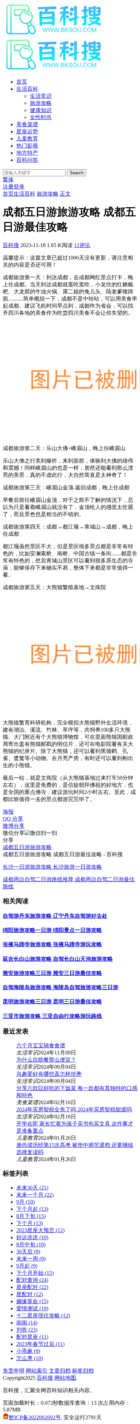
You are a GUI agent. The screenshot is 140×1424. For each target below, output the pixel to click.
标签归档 (83, 1371)
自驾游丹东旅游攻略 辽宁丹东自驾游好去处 (55, 916)
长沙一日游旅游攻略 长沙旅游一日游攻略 (52, 867)
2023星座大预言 (40, 1230)
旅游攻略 (41, 103)
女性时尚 (41, 117)
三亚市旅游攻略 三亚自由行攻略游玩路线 (52, 1016)
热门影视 (27, 146)
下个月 (29, 1223)
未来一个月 (35, 1195)
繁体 (8, 179)
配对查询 (32, 1280)
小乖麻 (28, 1351)
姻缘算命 (32, 1301)
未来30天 (32, 1188)
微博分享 (13, 826)
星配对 (29, 1294)
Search (77, 172)
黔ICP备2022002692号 (35, 1417)
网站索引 (37, 1371)
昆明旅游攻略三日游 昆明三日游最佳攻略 (52, 1001)
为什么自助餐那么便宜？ (46, 1060)
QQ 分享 (13, 819)
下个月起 (32, 1209)
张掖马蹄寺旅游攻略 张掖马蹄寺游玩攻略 (52, 944)
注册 (8, 187)
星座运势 (27, 131)
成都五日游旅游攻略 (27, 847)
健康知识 (41, 110)
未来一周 (31, 1259)
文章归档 (60, 1371)
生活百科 (27, 89)
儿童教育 (27, 138)
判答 (26, 1330)
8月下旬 (31, 1216)
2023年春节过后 (40, 1344)
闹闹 (26, 1323)
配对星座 (32, 1337)
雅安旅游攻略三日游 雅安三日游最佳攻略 (52, 973)
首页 (21, 82)
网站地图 (65, 1378)
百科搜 (11, 245)
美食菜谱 (27, 124)
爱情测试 (32, 1308)
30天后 (28, 1251)
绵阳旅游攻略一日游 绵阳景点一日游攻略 (52, 930)
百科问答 (27, 160)
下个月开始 (35, 1273)
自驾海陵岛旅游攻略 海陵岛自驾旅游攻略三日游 (60, 987)
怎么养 (29, 1358)
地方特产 (27, 153)
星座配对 (32, 1287)
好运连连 (32, 1237)
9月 (25, 1202)
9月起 (26, 1266)
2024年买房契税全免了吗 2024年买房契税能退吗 (74, 1109)
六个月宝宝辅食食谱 (40, 1045)
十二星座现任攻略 (43, 1315)
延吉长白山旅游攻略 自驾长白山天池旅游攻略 (58, 959)
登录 (19, 187)
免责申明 (13, 1371)
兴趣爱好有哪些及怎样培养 (49, 1074)
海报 (8, 812)
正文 (65, 194)
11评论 (82, 245)
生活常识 (41, 96)
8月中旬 (31, 1244)
